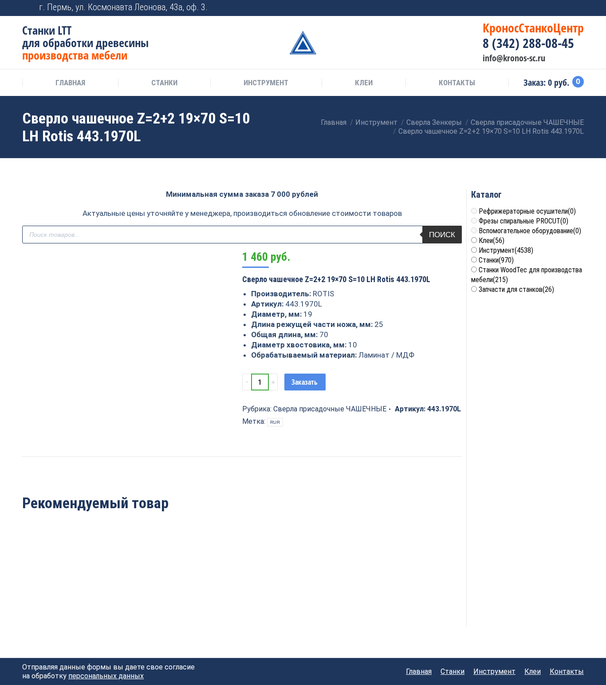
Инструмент (506, 250)
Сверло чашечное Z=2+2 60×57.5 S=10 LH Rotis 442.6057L (64, 595)
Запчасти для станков (516, 289)
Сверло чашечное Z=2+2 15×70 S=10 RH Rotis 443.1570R (242, 595)
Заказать (304, 382)
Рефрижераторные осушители (527, 211)
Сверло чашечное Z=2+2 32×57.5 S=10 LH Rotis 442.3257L (152, 595)
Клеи (491, 240)
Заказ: (551, 82)
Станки (496, 260)
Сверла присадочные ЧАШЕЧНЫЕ (329, 409)
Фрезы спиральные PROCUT (523, 221)
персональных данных (106, 676)
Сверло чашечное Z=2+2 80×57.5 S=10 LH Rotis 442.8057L (331, 595)
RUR (275, 422)
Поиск (442, 235)
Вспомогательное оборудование (530, 231)
